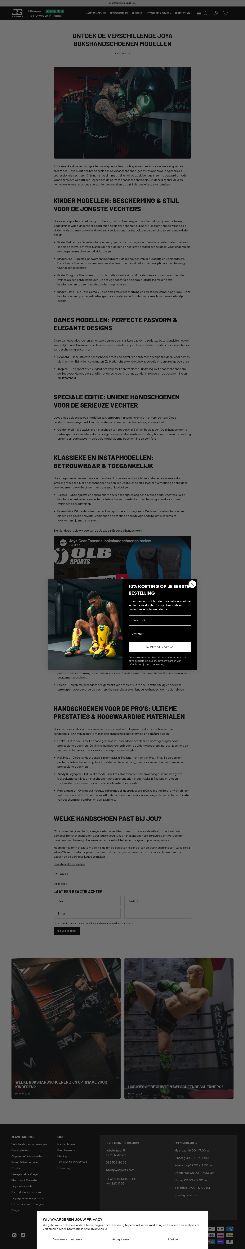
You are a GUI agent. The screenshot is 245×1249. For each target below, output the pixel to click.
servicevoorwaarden (164, 660)
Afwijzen (174, 1239)
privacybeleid (137, 660)
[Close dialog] (192, 584)
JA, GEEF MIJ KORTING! (160, 647)
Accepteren (120, 1239)
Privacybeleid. (98, 1229)
